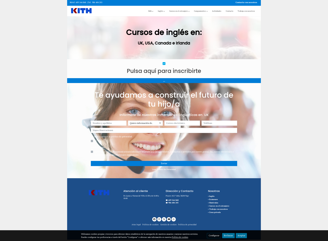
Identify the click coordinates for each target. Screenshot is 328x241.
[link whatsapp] (174, 219)
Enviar (164, 163)
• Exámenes (213, 199)
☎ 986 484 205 (172, 203)
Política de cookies (150, 224)
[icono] (164, 63)
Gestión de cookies (168, 224)
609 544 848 (81, 2)
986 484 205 (97, 2)
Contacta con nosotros (246, 2)
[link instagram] (159, 219)
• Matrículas (213, 203)
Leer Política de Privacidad (164, 169)
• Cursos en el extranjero (218, 206)
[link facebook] (154, 219)
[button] (151, 11)
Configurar (214, 235)
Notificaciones (98, 147)
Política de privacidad (187, 224)
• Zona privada (214, 212)
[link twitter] (164, 219)
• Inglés (211, 196)
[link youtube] (169, 219)
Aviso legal (136, 224)
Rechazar (228, 235)
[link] (81, 11)
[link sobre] (100, 193)
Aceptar (241, 235)
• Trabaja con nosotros (218, 209)
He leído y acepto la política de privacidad (111, 136)
